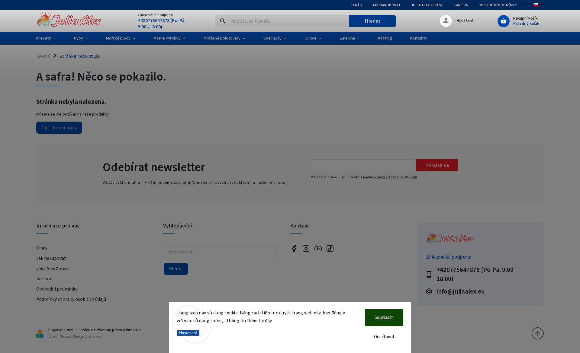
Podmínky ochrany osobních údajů (71, 299)
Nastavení (188, 333)
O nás (356, 5)
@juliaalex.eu (330, 248)
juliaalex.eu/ (306, 248)
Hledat (372, 21)
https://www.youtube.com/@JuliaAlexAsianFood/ (318, 248)
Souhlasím (384, 317)
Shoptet (66, 336)
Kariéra (461, 5)
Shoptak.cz (93, 336)
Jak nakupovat (386, 5)
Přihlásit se (437, 165)
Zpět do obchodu (59, 127)
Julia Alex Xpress (427, 5)
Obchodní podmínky (497, 5)
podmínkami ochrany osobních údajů (390, 177)
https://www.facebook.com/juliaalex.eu (294, 248)
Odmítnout (384, 337)
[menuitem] (50, 38)
